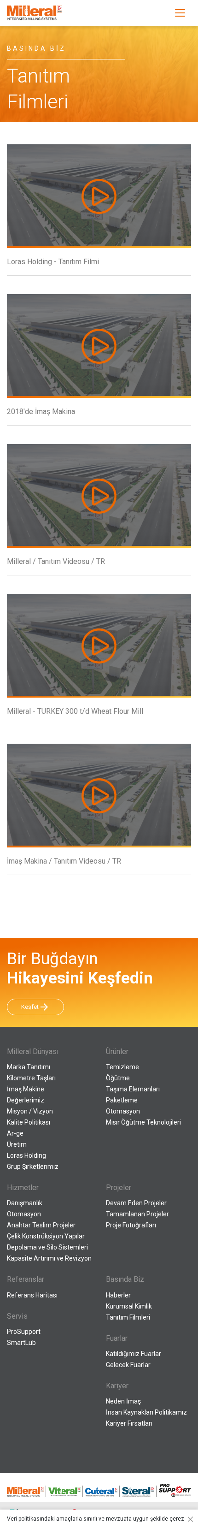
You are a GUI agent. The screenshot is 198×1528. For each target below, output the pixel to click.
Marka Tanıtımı (28, 1067)
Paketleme (122, 1100)
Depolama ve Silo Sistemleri (47, 1247)
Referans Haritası (32, 1295)
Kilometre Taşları (31, 1078)
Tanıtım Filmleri (128, 1317)
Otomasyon (123, 1111)
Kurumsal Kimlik (129, 1306)
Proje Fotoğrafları (131, 1225)
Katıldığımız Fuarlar (133, 1353)
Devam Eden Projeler (136, 1203)
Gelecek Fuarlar (128, 1364)
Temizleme (122, 1067)
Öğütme (118, 1078)
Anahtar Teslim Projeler (41, 1225)
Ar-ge (15, 1133)
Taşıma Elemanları (133, 1089)
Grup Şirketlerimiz (32, 1166)
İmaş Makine (25, 1089)
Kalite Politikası (28, 1122)
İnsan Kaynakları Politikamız (146, 1412)
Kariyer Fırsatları (129, 1423)
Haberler (118, 1295)
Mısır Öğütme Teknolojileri (143, 1122)
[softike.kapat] (189, 1519)
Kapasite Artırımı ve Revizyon (49, 1258)
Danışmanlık (24, 1203)
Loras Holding (26, 1155)
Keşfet (35, 1007)
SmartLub (21, 1342)
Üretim (17, 1144)
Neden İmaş (123, 1401)
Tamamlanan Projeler (137, 1214)
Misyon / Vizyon (30, 1111)
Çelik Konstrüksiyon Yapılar (46, 1236)
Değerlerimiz (25, 1100)
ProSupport (24, 1331)
